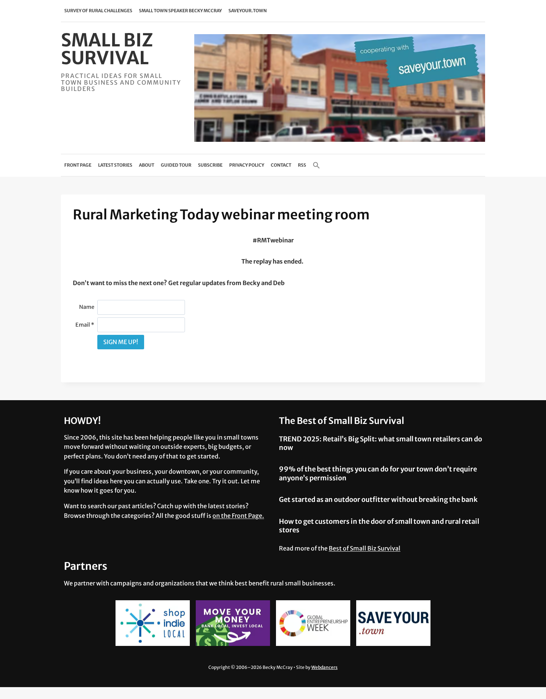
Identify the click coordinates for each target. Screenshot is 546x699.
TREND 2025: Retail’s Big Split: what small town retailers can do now (380, 443)
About (146, 165)
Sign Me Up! (120, 342)
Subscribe (210, 165)
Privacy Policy (246, 165)
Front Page (77, 165)
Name (86, 307)
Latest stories (115, 165)
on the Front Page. (238, 515)
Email (84, 324)
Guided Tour (176, 165)
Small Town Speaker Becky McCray (180, 10)
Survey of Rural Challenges (98, 10)
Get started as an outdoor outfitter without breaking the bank (378, 499)
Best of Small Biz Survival (364, 548)
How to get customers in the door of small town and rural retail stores (379, 525)
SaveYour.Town (247, 10)
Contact (281, 165)
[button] (316, 165)
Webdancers (324, 667)
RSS (302, 165)
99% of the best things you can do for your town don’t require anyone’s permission (378, 473)
